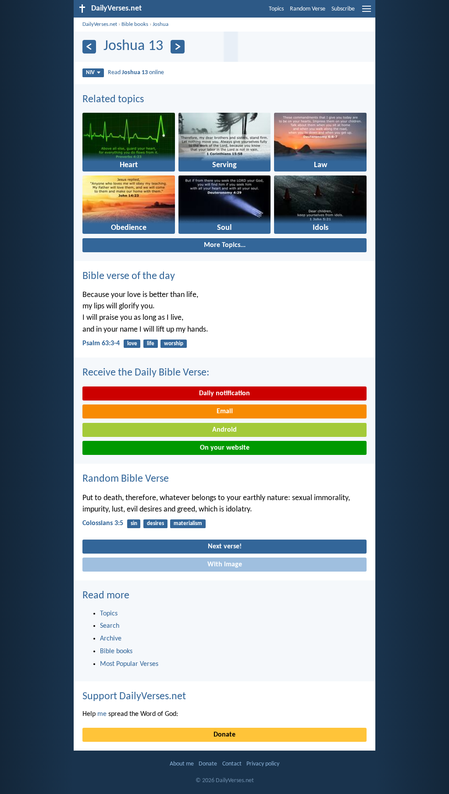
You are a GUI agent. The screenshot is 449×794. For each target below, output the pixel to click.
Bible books (134, 24)
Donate (224, 734)
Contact (232, 764)
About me (182, 764)
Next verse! (225, 546)
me (102, 714)
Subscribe (343, 9)
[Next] (177, 47)
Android (224, 429)
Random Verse (307, 9)
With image (224, 564)
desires (155, 523)
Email (225, 411)
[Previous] (89, 47)
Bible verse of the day (128, 276)
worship (173, 344)
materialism (188, 523)
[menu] (366, 12)
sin (134, 523)
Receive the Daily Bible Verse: (145, 373)
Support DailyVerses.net (134, 696)
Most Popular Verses (129, 664)
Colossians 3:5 (102, 523)
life (150, 344)
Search (109, 625)
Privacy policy (262, 764)
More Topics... (225, 245)
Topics (276, 9)
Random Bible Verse (125, 479)
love (132, 344)
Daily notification (224, 393)
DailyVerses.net (99, 24)
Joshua (160, 24)
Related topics (113, 99)
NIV (90, 72)
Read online (136, 72)
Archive (110, 638)
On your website (224, 447)
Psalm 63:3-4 (101, 343)
